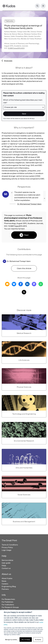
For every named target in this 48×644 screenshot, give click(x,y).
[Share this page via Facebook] (20, 284)
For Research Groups (10, 607)
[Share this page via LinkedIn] (27, 284)
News (4, 581)
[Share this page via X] (24, 292)
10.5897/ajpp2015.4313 (16, 48)
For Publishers (7, 602)
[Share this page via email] (7, 284)
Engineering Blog (9, 586)
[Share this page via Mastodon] (34, 284)
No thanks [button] (38, 639)
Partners (5, 589)
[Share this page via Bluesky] (14, 284)
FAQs (4, 566)
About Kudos (7, 578)
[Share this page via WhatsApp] (41, 284)
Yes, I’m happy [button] (25, 639)
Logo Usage (6, 550)
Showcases (8, 61)
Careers (5, 584)
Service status (7, 560)
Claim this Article (24, 268)
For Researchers (8, 599)
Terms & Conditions (10, 545)
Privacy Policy (7, 547)
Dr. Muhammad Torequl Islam (29, 204)
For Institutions (8, 605)
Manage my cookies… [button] (11, 639)
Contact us (6, 568)
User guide (6, 563)
